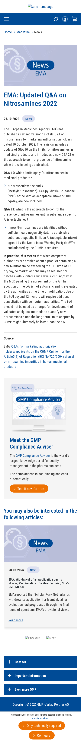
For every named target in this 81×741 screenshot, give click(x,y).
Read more (15, 620)
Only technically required (43, 726)
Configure (43, 735)
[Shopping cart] (74, 19)
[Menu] (6, 19)
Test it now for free (30, 489)
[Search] (55, 19)
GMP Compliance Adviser (33, 456)
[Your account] (65, 19)
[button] (33, 638)
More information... (40, 718)
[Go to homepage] (40, 6)
